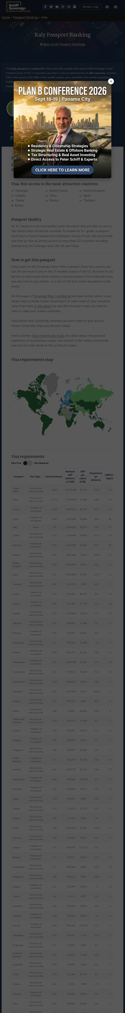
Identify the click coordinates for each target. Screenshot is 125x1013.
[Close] (111, 81)
